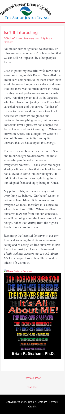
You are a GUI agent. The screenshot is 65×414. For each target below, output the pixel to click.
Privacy (53, 401)
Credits (32, 406)
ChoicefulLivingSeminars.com (22, 38)
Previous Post (32, 378)
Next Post (32, 387)
